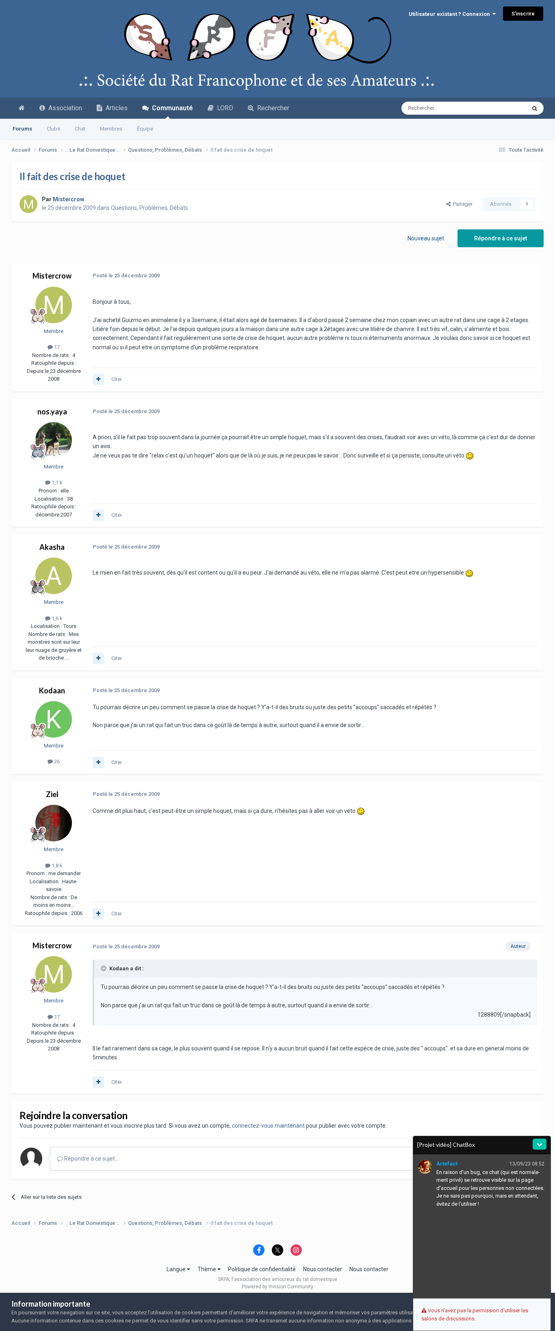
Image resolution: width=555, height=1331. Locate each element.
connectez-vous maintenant (268, 1125)
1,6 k (56, 618)
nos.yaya (52, 411)
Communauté (171, 108)
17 (56, 347)
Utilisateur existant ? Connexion (450, 14)
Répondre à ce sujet (500, 238)
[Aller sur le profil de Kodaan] (53, 719)
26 (56, 761)
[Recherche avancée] (535, 108)
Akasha (52, 546)
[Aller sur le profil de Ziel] (53, 823)
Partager (462, 204)
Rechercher (271, 108)
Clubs (53, 129)
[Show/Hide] (539, 1144)
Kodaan (52, 690)
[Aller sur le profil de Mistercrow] (28, 204)
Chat (80, 129)
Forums (22, 129)
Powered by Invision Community (277, 1287)
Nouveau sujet (426, 238)
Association (63, 108)
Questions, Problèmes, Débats (149, 208)
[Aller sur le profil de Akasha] (53, 576)
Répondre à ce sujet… (91, 1158)
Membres (111, 129)
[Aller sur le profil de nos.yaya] (53, 440)
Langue (177, 1269)
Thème (207, 1269)
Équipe (145, 129)
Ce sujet (505, 108)
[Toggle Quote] (104, 968)
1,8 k (56, 866)
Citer (116, 379)
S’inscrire (523, 14)
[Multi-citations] (98, 379)
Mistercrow (52, 275)
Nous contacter (322, 1269)
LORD (223, 108)
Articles (115, 108)
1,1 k (56, 482)
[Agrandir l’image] (470, 455)
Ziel (52, 794)
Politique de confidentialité (262, 1269)
